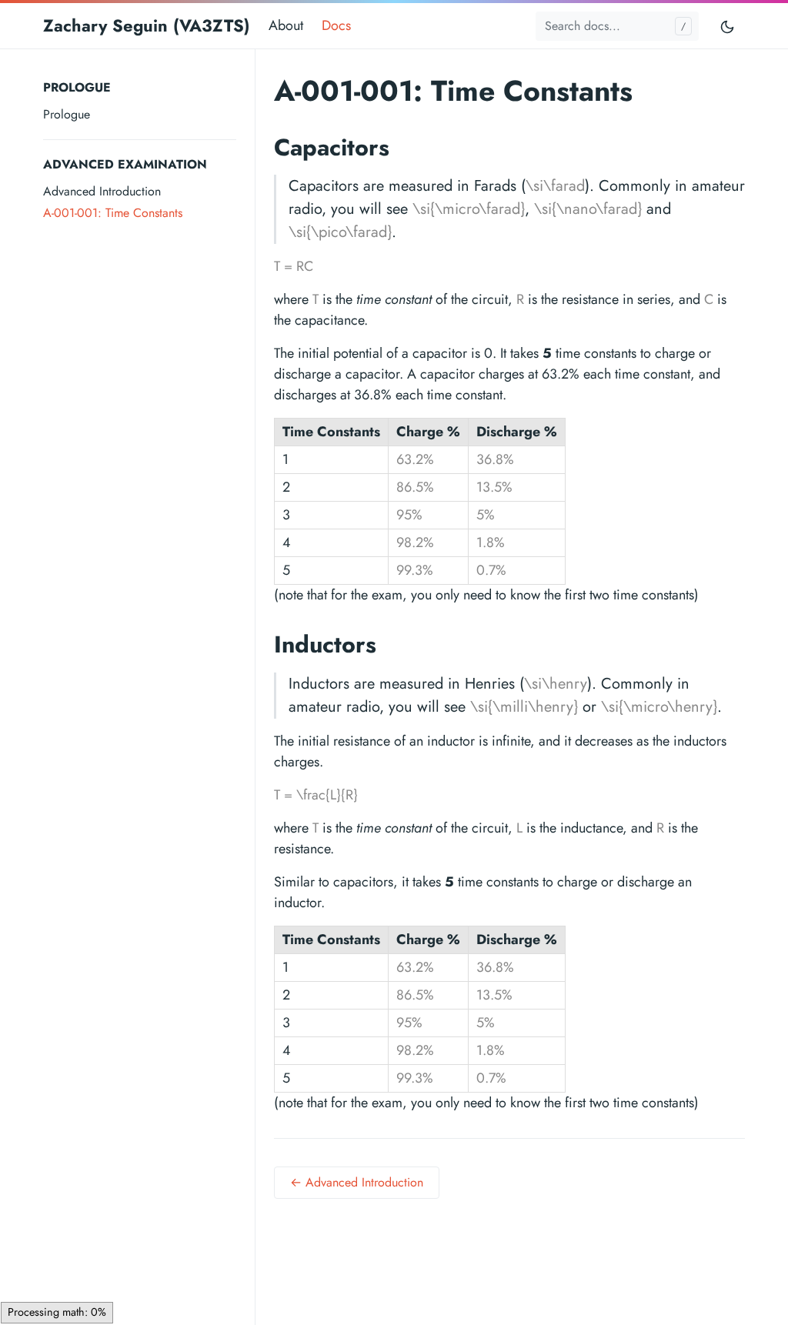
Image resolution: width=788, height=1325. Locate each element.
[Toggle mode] (728, 25)
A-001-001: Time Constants (112, 213)
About (286, 25)
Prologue (66, 114)
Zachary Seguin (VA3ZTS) (146, 25)
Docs (336, 25)
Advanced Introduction (102, 191)
